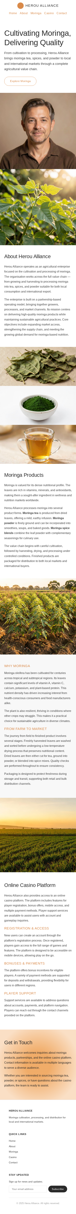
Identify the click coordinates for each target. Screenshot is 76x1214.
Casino (49, 13)
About (24, 13)
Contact (62, 13)
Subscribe (58, 1189)
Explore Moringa (20, 81)
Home (13, 13)
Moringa (36, 13)
